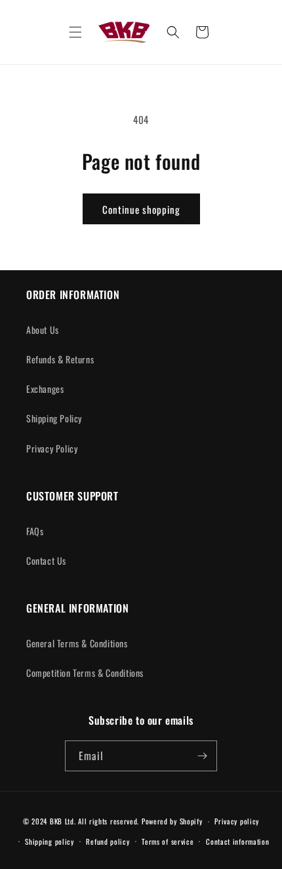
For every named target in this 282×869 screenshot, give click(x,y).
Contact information (237, 841)
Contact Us (46, 560)
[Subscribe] (202, 755)
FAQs (34, 531)
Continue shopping (141, 209)
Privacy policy (236, 821)
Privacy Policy (51, 448)
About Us (42, 329)
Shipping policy (49, 841)
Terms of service (167, 841)
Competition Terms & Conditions (85, 672)
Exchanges (45, 388)
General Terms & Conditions (77, 643)
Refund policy (107, 841)
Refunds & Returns (60, 359)
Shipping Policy (54, 418)
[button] (75, 32)
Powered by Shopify (172, 821)
